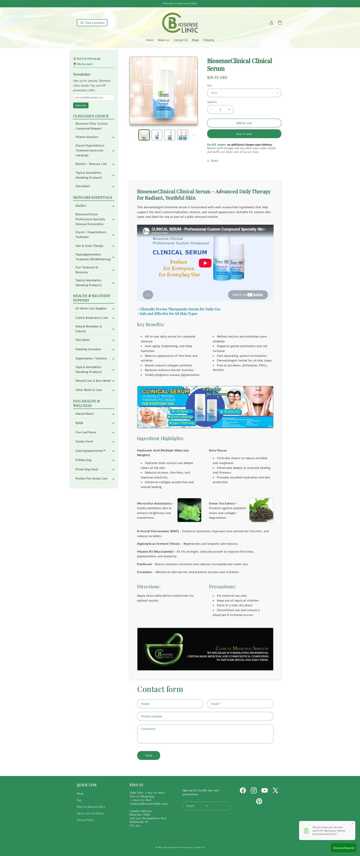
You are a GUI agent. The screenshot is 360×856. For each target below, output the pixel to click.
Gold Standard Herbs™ (91, 450)
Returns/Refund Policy (91, 806)
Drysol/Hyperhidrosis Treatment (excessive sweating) (90, 150)
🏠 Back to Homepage (87, 58)
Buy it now (244, 133)
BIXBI (79, 423)
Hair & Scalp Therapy (90, 245)
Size (209, 85)
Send (148, 755)
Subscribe (80, 105)
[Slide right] (194, 135)
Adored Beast (85, 413)
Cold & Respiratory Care (92, 317)
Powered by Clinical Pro (192, 847)
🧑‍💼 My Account (82, 64)
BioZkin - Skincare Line (91, 163)
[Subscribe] (206, 805)
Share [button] (214, 160)
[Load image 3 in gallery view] (169, 135)
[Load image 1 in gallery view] (144, 135)
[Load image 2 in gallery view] (157, 135)
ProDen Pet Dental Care (91, 478)
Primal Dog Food (87, 469)
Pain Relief (83, 186)
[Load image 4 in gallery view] (182, 135)
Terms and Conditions (90, 813)
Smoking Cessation (88, 349)
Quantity (212, 101)
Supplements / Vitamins (91, 358)
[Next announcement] (282, 3)
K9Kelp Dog (84, 460)
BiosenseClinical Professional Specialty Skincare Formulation (90, 219)
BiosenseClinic (171, 847)
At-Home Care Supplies (91, 308)
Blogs (80, 793)
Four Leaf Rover (86, 432)
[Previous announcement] (78, 3)
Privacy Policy (85, 820)
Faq (79, 800)
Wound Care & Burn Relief (93, 380)
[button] (92, 22)
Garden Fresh (84, 441)
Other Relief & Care (89, 389)
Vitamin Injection (87, 136)
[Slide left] (133, 135)
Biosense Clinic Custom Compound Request (91, 126)
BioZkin (81, 205)
